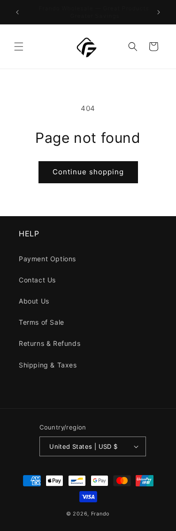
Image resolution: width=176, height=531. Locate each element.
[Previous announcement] (17, 12)
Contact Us (37, 280)
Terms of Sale (41, 322)
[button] (18, 46)
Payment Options (47, 259)
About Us (34, 301)
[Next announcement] (158, 12)
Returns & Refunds (49, 343)
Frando (100, 513)
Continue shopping (88, 171)
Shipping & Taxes (48, 365)
